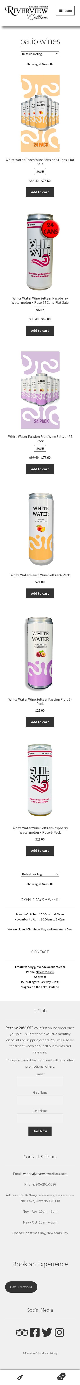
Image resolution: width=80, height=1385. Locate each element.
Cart (52, 1373)
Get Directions (21, 1287)
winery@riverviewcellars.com (44, 967)
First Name (40, 1092)
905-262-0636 (45, 972)
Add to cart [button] (40, 192)
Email (40, 1074)
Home (20, 1377)
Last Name (40, 1111)
